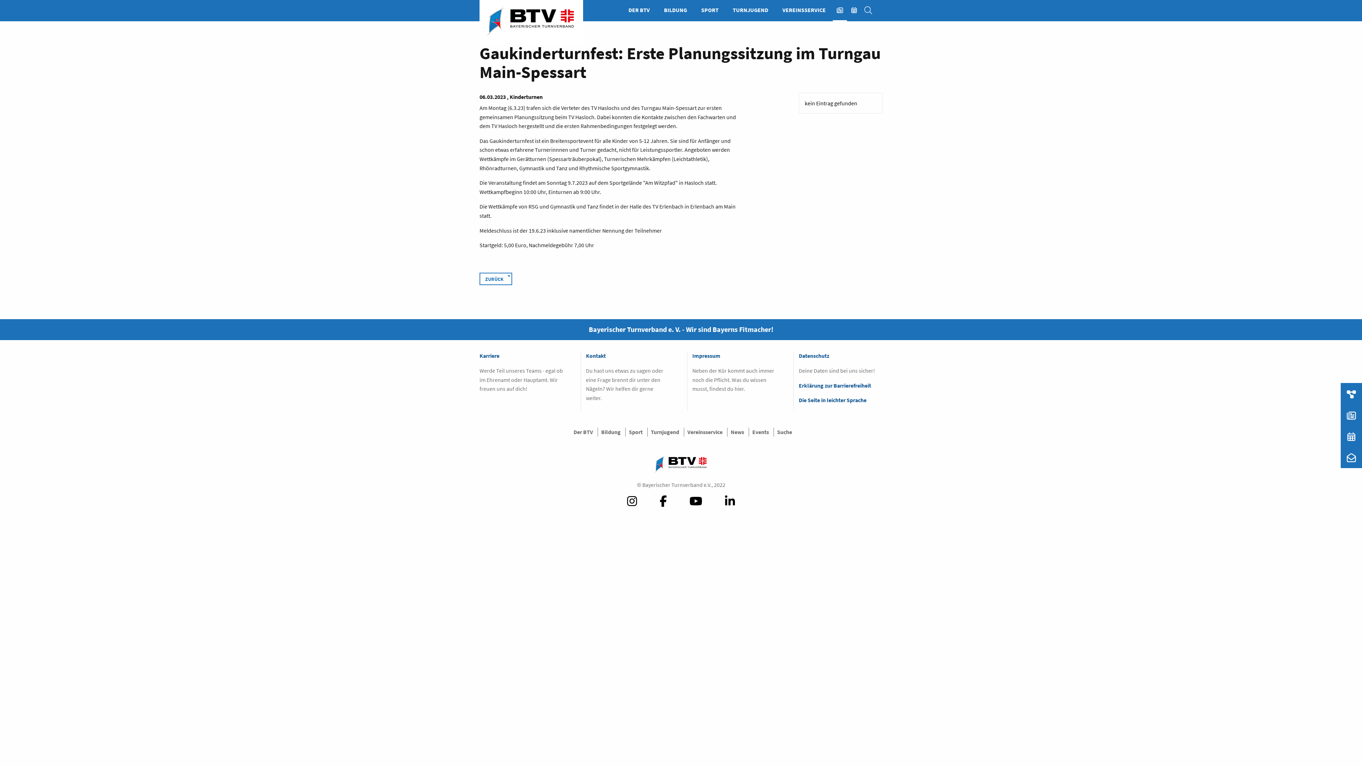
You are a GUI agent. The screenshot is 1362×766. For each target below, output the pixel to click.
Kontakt (596, 355)
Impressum (706, 355)
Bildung (675, 9)
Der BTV (639, 9)
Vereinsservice (804, 9)
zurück (494, 279)
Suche (871, 9)
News (843, 9)
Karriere (489, 355)
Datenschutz (814, 355)
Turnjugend (750, 9)
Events (857, 9)
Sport (710, 9)
